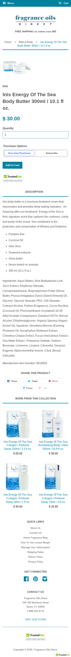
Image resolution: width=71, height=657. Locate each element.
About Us (35, 528)
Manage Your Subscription (35, 547)
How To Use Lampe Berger (35, 542)
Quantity (8, 128)
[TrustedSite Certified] (13, 178)
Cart (65, 3)
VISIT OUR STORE (35, 619)
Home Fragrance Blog (35, 537)
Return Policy (35, 557)
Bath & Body (26, 41)
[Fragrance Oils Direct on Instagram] (45, 580)
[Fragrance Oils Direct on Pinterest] (35, 580)
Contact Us (35, 533)
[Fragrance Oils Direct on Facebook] (26, 580)
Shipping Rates (35, 552)
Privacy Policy (35, 561)
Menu (10, 3)
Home (7, 41)
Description (34, 191)
